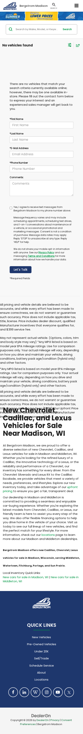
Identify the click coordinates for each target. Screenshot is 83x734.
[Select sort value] (77, 45)
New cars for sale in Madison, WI (25, 577)
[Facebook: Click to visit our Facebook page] (13, 692)
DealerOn (42, 720)
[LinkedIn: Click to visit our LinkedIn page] (24, 692)
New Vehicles (41, 637)
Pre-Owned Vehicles (41, 644)
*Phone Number (19, 162)
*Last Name (16, 133)
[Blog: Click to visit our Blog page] (35, 692)
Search (67, 29)
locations (48, 535)
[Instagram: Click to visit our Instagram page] (46, 692)
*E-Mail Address (19, 148)
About (41, 672)
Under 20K (41, 651)
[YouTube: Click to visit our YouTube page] (58, 692)
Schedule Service (41, 665)
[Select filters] (69, 45)
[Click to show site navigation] (76, 6)
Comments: (17, 177)
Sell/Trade (41, 658)
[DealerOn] (41, 715)
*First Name (16, 119)
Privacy (54, 720)
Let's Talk (20, 270)
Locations (41, 679)
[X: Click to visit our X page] (69, 692)
